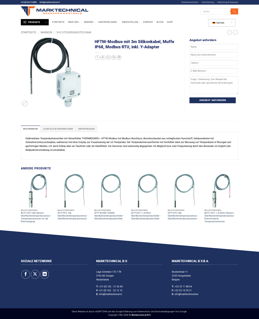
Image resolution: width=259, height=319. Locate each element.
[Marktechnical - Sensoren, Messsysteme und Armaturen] (54, 11)
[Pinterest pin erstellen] (113, 57)
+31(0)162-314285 (29, 2)
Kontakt (148, 22)
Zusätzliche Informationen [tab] (58, 129)
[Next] (238, 201)
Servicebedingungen (165, 311)
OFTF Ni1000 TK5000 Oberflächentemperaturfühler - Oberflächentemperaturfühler (109, 216)
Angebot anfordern (212, 100)
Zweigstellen (130, 22)
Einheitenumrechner (189, 2)
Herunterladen (107, 22)
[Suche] (234, 11)
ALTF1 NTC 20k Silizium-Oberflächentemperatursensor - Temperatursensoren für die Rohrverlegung (36, 217)
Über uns (73, 22)
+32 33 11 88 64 (183, 286)
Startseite (58, 22)
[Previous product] (235, 32)
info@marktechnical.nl (50, 2)
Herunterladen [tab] (86, 129)
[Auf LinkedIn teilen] (119, 57)
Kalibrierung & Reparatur (227, 2)
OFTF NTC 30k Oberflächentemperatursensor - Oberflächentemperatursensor (183, 216)
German (220, 22)
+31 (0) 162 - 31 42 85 (111, 286)
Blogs (160, 22)
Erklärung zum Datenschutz (136, 311)
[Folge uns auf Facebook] (25, 274)
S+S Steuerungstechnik (74, 32)
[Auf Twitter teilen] (102, 57)
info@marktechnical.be (186, 294)
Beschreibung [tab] (30, 129)
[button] (35, 22)
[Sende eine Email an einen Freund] (108, 57)
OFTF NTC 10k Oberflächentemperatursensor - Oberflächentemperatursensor (73, 216)
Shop (170, 22)
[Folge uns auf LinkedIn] (44, 274)
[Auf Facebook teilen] (97, 57)
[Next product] (229, 32)
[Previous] (21, 201)
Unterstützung (208, 2)
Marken (88, 22)
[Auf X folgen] (35, 274)
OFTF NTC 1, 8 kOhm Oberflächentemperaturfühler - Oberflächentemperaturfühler (146, 216)
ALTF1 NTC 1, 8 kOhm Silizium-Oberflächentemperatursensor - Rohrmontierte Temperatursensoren (219, 217)
